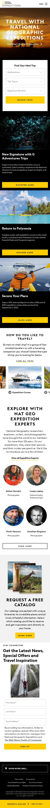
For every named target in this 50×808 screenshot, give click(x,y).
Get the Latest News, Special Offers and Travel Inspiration (23, 655)
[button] (46, 3)
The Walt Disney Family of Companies (23, 740)
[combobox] (23, 72)
